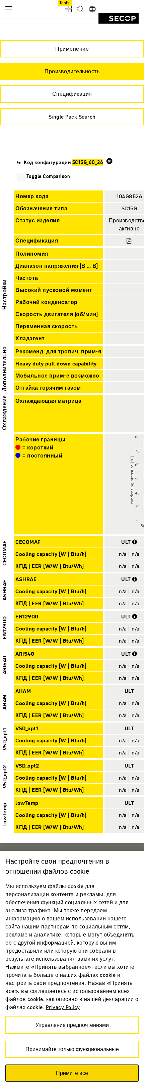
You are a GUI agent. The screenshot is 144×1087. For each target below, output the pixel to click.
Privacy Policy (63, 1007)
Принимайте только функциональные (72, 1049)
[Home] (118, 18)
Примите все (72, 1073)
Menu (8, 8)
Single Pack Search (72, 116)
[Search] (80, 9)
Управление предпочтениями (72, 1025)
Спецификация (72, 93)
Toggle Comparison (48, 176)
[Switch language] (92, 9)
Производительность (72, 71)
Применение (72, 48)
